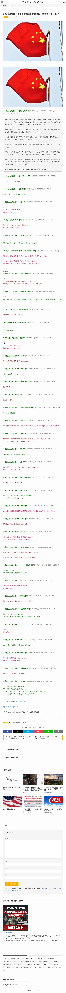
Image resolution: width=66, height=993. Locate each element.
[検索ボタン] (64, 2)
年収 (44, 967)
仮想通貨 (26, 967)
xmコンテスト (37, 964)
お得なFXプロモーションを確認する (14, 701)
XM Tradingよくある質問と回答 (11, 961)
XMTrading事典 (7, 932)
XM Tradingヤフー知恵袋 (42, 961)
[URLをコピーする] (58, 731)
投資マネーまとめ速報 (33, 2)
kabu (18, 958)
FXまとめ (13, 958)
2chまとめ (6, 958)
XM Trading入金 (54, 961)
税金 (60, 967)
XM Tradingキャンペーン (27, 961)
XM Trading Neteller (49, 958)
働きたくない (33, 967)
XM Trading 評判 (17, 964)
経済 (26, 722)
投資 (49, 967)
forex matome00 (12, 757)
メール (6, 868)
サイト (6, 875)
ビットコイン (6, 967)
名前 (6, 861)
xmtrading (6, 936)
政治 (23, 722)
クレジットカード (55, 964)
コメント (8, 838)
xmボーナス (46, 964)
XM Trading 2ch (38, 958)
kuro (23, 958)
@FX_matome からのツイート (12, 985)
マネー (6, 16)
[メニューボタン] (2, 2)
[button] (7, 731)
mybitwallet (29, 958)
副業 (40, 967)
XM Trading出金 (7, 964)
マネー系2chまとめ (15, 722)
